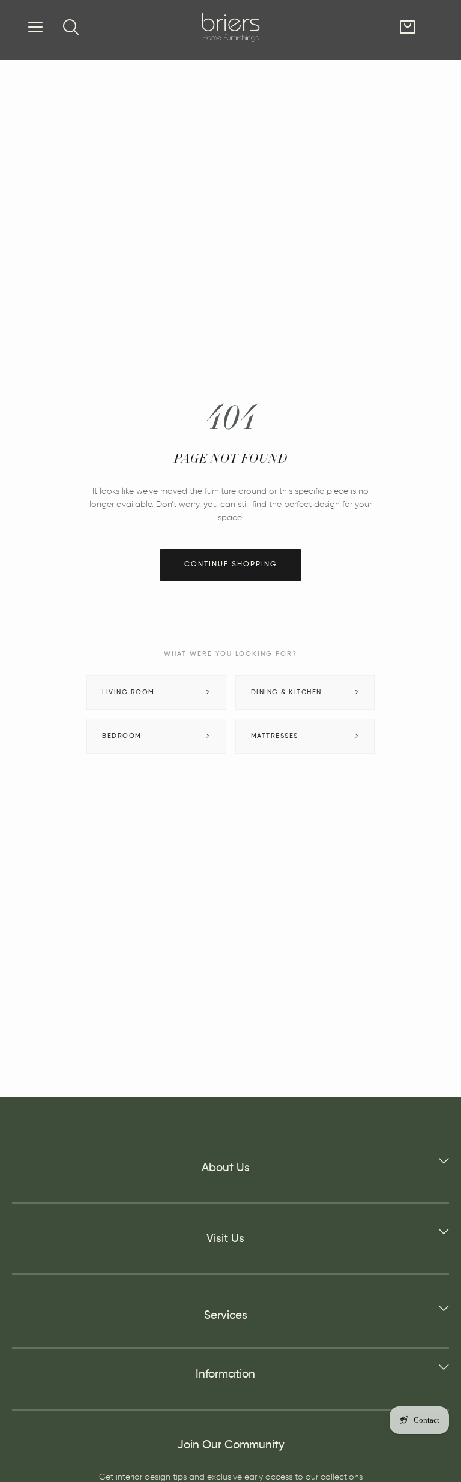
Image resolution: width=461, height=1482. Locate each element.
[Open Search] (71, 27)
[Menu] (35, 27)
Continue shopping (230, 564)
